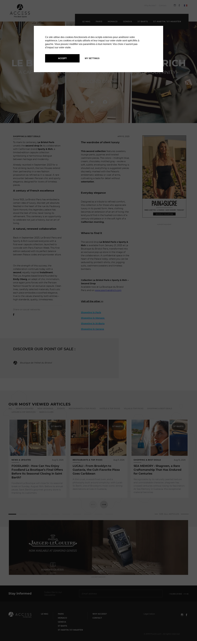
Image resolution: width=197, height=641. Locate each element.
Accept (62, 58)
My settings (92, 58)
